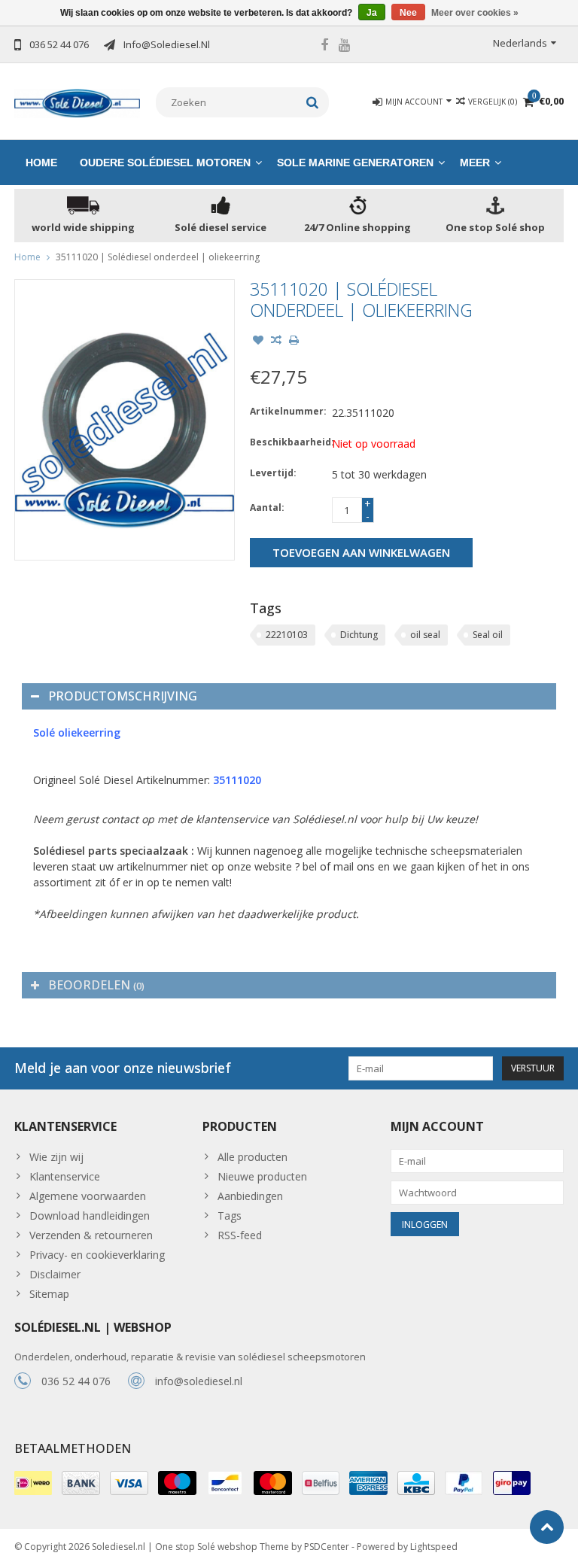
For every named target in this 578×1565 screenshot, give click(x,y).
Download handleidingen (89, 1215)
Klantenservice (64, 1176)
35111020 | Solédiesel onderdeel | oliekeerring (158, 257)
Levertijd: (273, 472)
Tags (230, 1215)
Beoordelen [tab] (96, 985)
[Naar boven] (547, 1527)
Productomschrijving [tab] (122, 696)
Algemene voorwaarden (87, 1196)
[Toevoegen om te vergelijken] (276, 341)
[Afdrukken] (294, 341)
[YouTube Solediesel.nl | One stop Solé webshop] (344, 46)
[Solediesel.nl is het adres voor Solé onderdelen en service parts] (77, 102)
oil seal (425, 634)
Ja (372, 13)
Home (41, 162)
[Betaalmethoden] (33, 1483)
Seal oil (488, 634)
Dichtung (359, 634)
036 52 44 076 (76, 1381)
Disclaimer (55, 1274)
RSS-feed (240, 1235)
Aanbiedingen (250, 1196)
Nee (408, 13)
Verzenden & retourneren (91, 1235)
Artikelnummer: (287, 411)
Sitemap (49, 1294)
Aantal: (267, 507)
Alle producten (252, 1157)
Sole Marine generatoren (355, 162)
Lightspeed (434, 1546)
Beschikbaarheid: (287, 442)
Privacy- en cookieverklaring (97, 1254)
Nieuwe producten (262, 1176)
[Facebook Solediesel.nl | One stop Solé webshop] (324, 46)
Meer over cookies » (475, 13)
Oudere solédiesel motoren (165, 162)
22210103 (287, 634)
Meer (475, 162)
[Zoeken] (313, 102)
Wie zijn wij (56, 1157)
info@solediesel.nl (198, 1381)
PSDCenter (326, 1546)
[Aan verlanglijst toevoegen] (258, 341)
